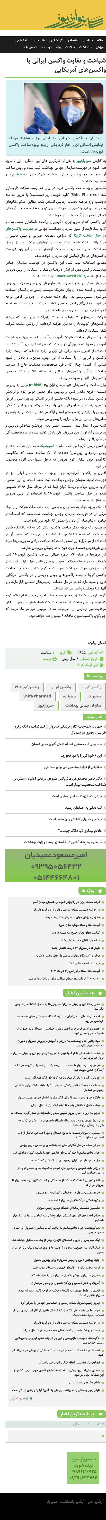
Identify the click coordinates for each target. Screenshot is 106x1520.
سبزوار (51, 1501)
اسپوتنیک (46, 446)
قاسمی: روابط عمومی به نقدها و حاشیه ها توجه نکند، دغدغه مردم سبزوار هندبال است (61, 1293)
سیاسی (87, 40)
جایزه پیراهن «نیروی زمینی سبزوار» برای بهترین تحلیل (67, 1260)
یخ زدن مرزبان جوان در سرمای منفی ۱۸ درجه (73, 917)
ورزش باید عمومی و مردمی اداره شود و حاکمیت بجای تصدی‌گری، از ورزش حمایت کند (60, 1170)
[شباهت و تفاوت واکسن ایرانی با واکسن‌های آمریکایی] (63, 132)
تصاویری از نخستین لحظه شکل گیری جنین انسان (66, 744)
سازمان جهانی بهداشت (83, 705)
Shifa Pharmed (37, 696)
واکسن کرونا (91, 687)
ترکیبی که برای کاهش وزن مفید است (75, 819)
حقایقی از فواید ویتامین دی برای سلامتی (73, 767)
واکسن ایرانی (60, 687)
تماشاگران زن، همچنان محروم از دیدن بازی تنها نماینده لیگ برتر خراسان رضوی (58, 1250)
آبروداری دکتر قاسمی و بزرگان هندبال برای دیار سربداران (65, 1283)
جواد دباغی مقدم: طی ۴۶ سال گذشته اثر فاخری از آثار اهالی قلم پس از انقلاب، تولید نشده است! (58, 1313)
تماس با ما (29, 47)
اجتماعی (21, 40)
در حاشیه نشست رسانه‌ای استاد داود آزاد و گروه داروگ (66, 909)
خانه (99, 40)
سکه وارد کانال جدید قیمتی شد (80, 940)
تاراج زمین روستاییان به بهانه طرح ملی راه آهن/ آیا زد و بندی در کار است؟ (55, 1390)
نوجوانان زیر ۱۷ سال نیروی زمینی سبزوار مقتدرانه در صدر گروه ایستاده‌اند (55, 1113)
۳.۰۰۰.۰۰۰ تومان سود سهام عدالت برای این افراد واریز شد (64, 978)
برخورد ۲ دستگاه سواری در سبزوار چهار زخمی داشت (68, 955)
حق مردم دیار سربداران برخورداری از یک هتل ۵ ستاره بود (65, 1160)
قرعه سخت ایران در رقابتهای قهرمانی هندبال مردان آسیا (66, 902)
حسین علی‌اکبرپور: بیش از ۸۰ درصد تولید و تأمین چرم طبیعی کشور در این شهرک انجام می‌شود (59, 1373)
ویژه (58, 47)
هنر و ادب (38, 40)
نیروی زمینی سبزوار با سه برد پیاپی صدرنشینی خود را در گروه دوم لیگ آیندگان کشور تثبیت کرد (59, 1068)
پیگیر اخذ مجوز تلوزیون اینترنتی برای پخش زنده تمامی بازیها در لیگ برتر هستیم (58, 1218)
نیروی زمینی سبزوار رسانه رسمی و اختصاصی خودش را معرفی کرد (60, 1303)
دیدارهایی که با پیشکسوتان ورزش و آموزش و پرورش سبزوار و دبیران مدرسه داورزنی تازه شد (60, 1043)
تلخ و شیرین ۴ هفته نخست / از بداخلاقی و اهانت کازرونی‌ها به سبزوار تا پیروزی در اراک (58, 1183)
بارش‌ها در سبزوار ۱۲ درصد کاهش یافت (75, 948)
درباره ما (46, 47)
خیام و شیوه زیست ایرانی (84, 1382)
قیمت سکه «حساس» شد (84, 963)
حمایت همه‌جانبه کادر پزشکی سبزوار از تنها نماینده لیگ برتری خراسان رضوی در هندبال (59, 1088)
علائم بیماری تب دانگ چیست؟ (80, 831)
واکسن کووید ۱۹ (27, 687)
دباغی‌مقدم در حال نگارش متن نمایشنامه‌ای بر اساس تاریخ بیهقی (60, 1145)
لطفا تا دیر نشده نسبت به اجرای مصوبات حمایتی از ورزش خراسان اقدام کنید (58, 1353)
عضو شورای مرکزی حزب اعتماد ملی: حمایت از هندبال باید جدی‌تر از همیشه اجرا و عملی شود (60, 1031)
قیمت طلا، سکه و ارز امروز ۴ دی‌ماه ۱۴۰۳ (74, 971)
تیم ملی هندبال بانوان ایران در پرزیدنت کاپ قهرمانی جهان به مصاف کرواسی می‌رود (60, 1019)
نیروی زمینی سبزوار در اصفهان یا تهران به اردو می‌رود (68, 1192)
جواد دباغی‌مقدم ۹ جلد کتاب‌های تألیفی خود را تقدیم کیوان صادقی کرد (56, 1152)
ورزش (99, 47)
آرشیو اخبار (19, 1398)
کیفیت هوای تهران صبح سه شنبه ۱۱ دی (76, 932)
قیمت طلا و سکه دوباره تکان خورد (79, 925)
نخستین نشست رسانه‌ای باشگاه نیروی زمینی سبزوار (68, 1208)
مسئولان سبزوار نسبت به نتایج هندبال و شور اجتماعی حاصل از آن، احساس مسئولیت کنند (61, 1135)
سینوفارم (18, 174)
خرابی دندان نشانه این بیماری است (77, 796)
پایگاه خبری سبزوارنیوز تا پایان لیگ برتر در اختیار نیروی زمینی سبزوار (58, 1097)
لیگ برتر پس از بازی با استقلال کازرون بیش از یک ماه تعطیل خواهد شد (56, 1240)
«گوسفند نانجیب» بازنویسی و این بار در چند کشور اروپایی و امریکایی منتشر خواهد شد (59, 1340)
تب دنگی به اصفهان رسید (83, 808)
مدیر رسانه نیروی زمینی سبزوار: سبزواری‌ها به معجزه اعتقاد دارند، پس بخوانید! (59, 1006)
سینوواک (94, 696)
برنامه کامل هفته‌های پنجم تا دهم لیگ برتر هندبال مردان (65, 1105)
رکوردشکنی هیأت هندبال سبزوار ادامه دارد (74, 1200)
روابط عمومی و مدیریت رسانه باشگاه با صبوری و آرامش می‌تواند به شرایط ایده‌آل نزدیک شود (61, 1123)
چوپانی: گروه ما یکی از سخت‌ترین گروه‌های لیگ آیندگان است (62, 1077)
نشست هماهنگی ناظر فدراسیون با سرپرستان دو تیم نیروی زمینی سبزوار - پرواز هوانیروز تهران (57, 1055)
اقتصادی (72, 40)
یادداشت (85, 47)
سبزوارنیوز (46, 705)
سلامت (70, 47)
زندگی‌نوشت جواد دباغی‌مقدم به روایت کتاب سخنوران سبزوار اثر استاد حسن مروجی (59, 1230)
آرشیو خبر (95, 1501)
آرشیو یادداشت (72, 1501)
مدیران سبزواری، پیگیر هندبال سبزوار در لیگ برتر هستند (65, 1275)
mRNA (35, 385)
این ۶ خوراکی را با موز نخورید (81, 756)
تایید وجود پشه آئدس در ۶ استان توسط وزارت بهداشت (63, 842)
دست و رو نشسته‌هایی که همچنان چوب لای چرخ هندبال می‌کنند (60, 1330)
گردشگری (56, 40)
